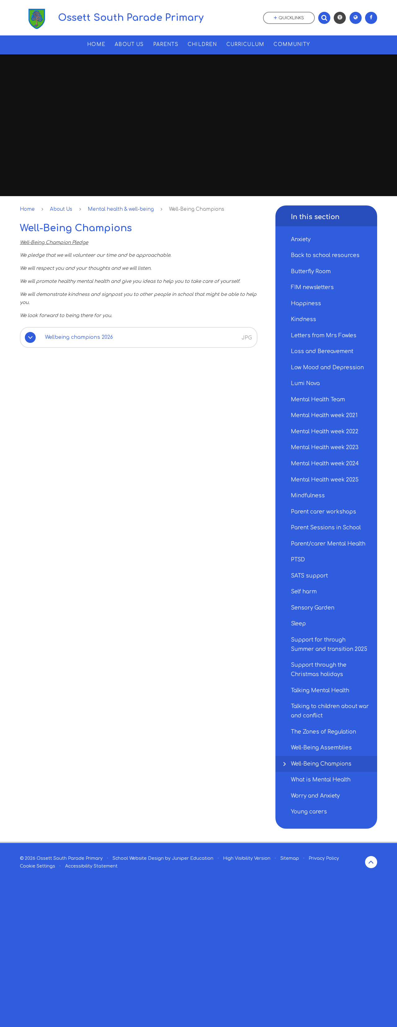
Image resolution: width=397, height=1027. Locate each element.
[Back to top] (371, 862)
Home (27, 209)
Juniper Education (192, 858)
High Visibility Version (246, 858)
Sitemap (289, 858)
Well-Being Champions (196, 209)
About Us (61, 209)
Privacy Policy (324, 858)
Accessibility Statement (91, 866)
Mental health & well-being (121, 209)
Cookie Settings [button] (37, 866)
